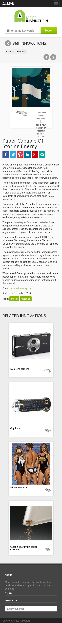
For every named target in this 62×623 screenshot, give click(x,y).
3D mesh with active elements (40, 115)
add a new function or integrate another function (41, 130)
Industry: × (16, 51)
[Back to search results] (8, 43)
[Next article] (53, 57)
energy (14, 298)
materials (25, 298)
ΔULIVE (8, 3)
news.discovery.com (21, 288)
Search (48, 30)
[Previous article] (46, 57)
